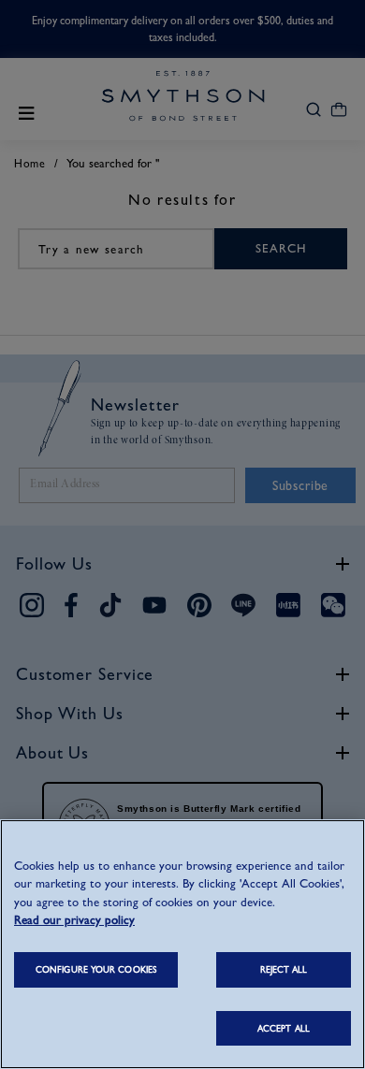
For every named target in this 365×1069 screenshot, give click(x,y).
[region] (182, 944)
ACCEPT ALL (283, 1028)
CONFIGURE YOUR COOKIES (96, 969)
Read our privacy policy (74, 920)
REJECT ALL (284, 969)
